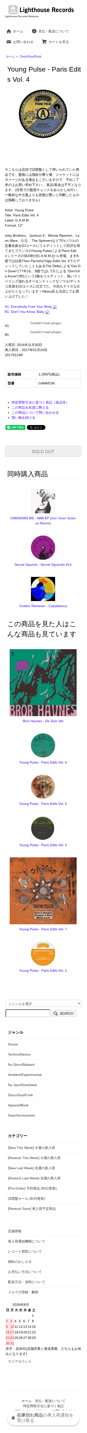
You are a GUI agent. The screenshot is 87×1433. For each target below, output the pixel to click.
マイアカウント (20, 1361)
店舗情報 (15, 1231)
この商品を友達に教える (30, 407)
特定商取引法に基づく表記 (43, 1406)
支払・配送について (53, 31)
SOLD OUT (43, 451)
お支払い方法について (25, 1272)
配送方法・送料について (26, 1282)
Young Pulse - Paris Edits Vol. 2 (43, 845)
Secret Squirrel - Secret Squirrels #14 (43, 564)
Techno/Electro (19, 1054)
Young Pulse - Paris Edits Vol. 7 (43, 929)
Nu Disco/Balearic (21, 1064)
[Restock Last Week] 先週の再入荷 (34, 1178)
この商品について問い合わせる (35, 412)
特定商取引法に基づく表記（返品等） (40, 402)
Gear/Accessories (21, 1115)
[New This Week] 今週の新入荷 (31, 1148)
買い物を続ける (23, 417)
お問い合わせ (23, 42)
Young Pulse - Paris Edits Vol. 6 (43, 762)
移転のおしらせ (20, 1262)
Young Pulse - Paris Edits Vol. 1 (43, 970)
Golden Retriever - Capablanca (43, 606)
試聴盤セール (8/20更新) (26, 1198)
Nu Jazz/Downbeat (22, 1085)
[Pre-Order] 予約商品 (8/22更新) (32, 1188)
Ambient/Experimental (25, 1075)
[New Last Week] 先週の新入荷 (31, 1168)
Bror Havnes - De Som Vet (43, 721)
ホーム (18, 31)
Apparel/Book (18, 1105)
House (13, 1044)
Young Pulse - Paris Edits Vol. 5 (43, 804)
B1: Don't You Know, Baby (25, 312)
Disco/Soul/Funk (30, 56)
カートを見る (59, 42)
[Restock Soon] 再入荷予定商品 (32, 1209)
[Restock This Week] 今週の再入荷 (34, 1158)
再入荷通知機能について (26, 1241)
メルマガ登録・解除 (23, 1292)
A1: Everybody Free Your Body (29, 307)
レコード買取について (25, 1251)
